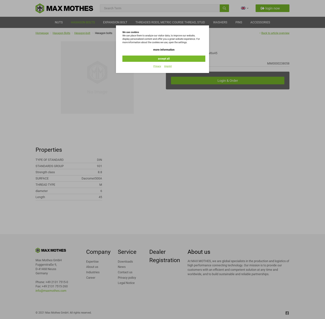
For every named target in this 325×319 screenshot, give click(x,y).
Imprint (168, 66)
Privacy (157, 66)
